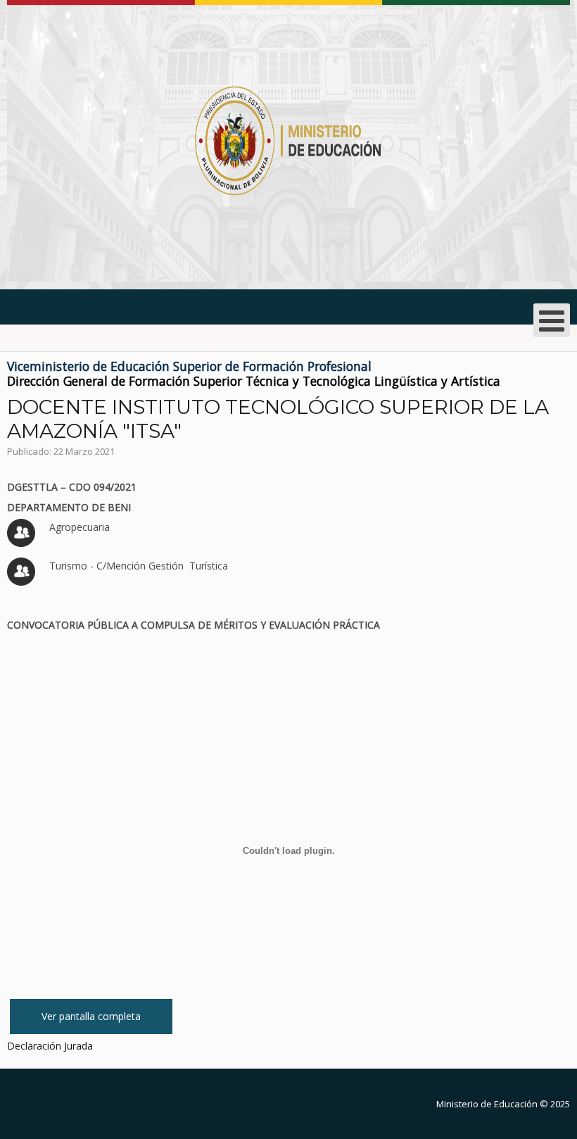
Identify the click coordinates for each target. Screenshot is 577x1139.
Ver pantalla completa (91, 1016)
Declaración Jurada (50, 1045)
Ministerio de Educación (487, 1103)
